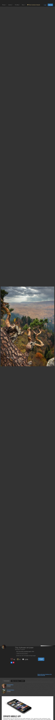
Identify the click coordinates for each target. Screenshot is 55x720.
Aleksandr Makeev (10, 689)
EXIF (22, 681)
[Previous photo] (1, 315)
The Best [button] (17, 4)
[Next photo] (53, 315)
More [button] (23, 4)
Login (45, 4)
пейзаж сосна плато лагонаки (22, 653)
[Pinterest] (13, 662)
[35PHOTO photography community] (8, 2)
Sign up (50, 4)
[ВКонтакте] (11, 662)
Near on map (15, 681)
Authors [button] (10, 4)
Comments (6, 681)
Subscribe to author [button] (41, 659)
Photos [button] (4, 4)
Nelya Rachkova (10, 684)
